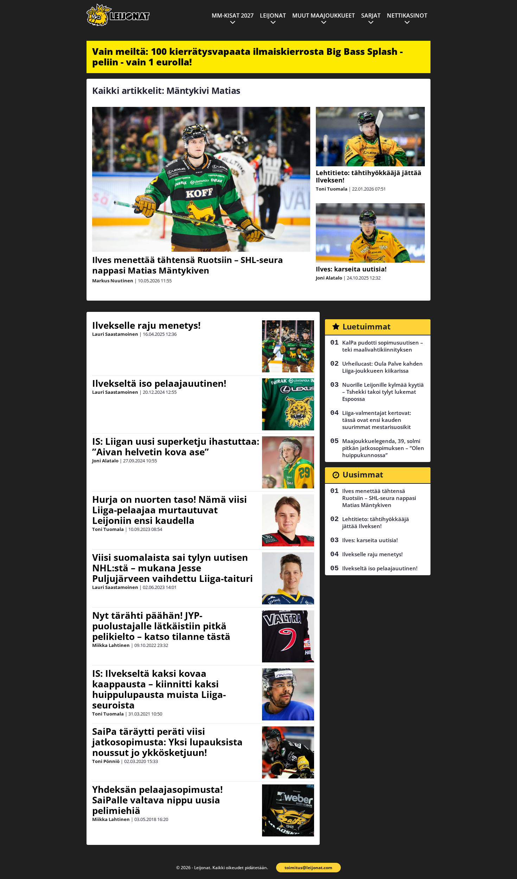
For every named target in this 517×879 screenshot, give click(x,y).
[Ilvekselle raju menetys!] (288, 346)
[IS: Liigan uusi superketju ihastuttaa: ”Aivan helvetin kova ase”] (288, 462)
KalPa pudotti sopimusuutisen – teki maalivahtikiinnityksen (382, 346)
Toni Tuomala (331, 189)
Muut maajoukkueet (323, 15)
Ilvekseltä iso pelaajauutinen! (159, 383)
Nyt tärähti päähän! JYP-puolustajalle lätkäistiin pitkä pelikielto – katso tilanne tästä (161, 626)
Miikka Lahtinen (111, 645)
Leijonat (273, 15)
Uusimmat (363, 474)
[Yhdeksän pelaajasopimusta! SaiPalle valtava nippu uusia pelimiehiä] (288, 810)
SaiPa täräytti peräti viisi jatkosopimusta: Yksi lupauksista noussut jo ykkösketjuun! (167, 742)
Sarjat (371, 15)
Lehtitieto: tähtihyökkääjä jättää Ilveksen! (368, 176)
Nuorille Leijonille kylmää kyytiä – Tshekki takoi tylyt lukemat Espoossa (383, 391)
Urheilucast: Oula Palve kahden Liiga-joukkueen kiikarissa (382, 367)
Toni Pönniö (106, 761)
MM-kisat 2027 (233, 15)
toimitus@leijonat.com (308, 868)
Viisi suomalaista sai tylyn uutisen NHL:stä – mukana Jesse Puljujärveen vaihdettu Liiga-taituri (172, 568)
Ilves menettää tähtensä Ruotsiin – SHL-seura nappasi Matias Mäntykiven (187, 265)
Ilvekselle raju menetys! (146, 325)
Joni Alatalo (329, 278)
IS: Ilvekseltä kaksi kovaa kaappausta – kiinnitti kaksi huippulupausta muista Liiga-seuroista (159, 689)
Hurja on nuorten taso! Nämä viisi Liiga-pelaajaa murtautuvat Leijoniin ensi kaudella (169, 510)
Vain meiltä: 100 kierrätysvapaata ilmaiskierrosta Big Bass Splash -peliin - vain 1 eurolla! (247, 56)
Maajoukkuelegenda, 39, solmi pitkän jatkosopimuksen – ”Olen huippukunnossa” (383, 447)
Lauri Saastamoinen (115, 334)
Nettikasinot (407, 15)
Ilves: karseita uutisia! (351, 269)
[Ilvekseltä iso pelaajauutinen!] (288, 404)
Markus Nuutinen (112, 280)
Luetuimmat (367, 326)
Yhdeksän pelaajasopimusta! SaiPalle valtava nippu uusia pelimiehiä (157, 800)
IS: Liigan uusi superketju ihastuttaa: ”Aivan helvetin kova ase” (175, 446)
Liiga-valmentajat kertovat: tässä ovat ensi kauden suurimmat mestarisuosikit (376, 419)
